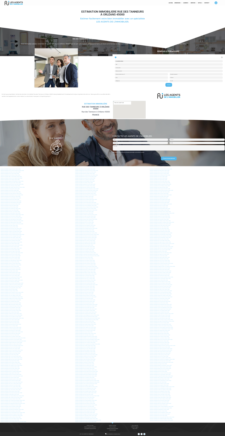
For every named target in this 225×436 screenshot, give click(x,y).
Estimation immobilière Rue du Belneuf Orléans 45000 (10, 366)
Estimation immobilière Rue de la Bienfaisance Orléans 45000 (160, 380)
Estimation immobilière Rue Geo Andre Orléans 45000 (159, 226)
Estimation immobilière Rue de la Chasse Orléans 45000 (159, 202)
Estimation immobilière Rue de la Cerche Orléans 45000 (10, 254)
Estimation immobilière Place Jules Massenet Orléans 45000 (11, 219)
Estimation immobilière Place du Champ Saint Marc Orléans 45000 (86, 207)
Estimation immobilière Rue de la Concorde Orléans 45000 (11, 302)
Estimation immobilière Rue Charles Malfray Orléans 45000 (11, 197)
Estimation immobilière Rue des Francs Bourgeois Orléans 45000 (12, 345)
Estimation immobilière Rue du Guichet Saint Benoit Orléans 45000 (12, 170)
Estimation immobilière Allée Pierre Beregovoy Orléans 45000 (160, 403)
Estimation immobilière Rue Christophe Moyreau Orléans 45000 (86, 228)
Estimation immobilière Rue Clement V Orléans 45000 (10, 246)
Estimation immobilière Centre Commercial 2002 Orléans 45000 (86, 383)
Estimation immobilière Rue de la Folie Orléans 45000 (84, 325)
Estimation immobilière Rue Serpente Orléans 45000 (10, 377)
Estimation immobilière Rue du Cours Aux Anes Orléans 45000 (11, 217)
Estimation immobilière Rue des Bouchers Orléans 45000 (10, 330)
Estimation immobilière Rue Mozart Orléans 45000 (84, 257)
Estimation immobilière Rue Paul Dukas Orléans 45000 (159, 196)
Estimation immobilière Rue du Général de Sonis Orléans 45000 (161, 169)
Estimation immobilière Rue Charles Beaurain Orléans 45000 (11, 260)
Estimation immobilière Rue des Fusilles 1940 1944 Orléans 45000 (86, 371)
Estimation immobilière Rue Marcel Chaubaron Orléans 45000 (11, 414)
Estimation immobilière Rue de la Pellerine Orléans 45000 (160, 200)
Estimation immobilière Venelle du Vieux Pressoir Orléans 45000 (161, 284)
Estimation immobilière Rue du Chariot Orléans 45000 (10, 261)
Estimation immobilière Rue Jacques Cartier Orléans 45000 (11, 182)
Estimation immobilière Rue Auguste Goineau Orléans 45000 (160, 366)
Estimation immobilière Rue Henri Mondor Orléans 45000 (85, 403)
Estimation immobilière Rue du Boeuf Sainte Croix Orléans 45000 (86, 175)
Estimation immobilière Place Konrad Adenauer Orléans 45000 (86, 232)
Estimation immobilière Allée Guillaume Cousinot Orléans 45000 (161, 377)
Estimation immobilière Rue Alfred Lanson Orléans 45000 (10, 309)
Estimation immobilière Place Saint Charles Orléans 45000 (11, 389)
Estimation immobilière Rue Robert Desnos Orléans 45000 (160, 267)
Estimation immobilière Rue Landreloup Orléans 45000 (84, 179)
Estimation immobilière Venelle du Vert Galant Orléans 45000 (11, 231)
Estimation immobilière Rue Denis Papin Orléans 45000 (10, 368)
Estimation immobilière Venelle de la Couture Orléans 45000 (11, 313)
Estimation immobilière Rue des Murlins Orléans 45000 (10, 188)
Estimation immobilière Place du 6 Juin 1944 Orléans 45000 (85, 348)
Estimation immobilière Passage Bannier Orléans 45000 (159, 409)
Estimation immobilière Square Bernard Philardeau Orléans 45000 (12, 409)
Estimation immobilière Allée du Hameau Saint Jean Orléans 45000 (161, 319)
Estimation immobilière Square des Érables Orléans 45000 (11, 287)
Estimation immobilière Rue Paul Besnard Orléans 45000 (159, 275)
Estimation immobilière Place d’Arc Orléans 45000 (158, 411)
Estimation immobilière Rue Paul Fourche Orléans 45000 (159, 342)
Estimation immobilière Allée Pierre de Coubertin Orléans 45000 (161, 248)
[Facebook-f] (139, 434)
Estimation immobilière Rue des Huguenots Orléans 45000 (160, 231)
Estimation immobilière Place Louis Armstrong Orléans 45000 (160, 292)
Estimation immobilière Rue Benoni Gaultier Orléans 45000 (160, 287)
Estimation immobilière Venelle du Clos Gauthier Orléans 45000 (161, 325)
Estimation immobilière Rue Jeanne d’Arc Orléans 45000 (10, 348)
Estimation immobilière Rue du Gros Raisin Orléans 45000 (11, 336)
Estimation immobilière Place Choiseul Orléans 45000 (10, 312)
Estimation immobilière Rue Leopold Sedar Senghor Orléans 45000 (161, 246)
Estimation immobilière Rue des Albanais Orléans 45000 (84, 231)
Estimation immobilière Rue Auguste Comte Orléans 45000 (85, 242)
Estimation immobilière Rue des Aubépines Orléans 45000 (85, 225)
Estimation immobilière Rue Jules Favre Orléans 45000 (10, 420)
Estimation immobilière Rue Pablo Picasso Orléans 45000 (160, 289)
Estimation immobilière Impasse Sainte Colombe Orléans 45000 (86, 219)
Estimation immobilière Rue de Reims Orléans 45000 (10, 190)
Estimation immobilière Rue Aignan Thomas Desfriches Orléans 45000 (162, 321)
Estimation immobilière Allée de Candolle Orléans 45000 (85, 173)
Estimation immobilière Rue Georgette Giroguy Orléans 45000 (86, 391)
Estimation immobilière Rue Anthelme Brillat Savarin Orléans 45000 (12, 395)
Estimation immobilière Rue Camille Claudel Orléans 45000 (85, 345)
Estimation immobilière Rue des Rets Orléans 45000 (9, 354)
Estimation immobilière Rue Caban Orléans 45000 (9, 225)
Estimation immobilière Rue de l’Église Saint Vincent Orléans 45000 (86, 267)
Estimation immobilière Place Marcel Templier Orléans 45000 (160, 272)
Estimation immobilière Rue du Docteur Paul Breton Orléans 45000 (161, 277)
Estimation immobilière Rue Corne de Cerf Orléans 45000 (160, 260)
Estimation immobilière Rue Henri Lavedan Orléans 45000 (11, 386)
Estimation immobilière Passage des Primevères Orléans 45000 (86, 336)
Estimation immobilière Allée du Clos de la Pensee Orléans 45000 (161, 339)
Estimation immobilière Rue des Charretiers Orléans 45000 (85, 263)
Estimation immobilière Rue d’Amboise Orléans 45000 (10, 281)
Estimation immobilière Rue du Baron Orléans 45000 (84, 220)
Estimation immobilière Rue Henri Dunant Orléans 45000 (10, 274)
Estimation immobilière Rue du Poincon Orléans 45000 (159, 173)
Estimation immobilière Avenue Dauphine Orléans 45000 (85, 310)
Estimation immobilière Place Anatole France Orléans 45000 (85, 327)
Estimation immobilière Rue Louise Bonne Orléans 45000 (160, 337)
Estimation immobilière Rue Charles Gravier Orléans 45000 (11, 299)
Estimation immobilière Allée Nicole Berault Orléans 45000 (160, 334)
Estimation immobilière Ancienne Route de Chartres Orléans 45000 (161, 190)
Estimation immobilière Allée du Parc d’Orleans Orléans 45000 (11, 357)
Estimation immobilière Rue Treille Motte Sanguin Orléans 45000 (86, 418)
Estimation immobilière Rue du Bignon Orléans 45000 (84, 385)
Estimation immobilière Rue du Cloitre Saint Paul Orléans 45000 (86, 409)
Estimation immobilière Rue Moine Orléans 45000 (9, 290)
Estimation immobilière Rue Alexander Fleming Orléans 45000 (160, 286)
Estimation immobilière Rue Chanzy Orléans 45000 (158, 176)
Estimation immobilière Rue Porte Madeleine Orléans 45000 (85, 379)
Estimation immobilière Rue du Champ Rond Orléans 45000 (85, 252)
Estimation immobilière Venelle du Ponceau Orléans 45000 (11, 351)
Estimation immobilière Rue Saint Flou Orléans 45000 (84, 398)
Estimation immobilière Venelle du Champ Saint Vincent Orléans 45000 (87, 318)
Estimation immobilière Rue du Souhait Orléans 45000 (84, 365)
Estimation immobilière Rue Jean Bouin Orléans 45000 (84, 200)
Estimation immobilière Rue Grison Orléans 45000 (83, 331)
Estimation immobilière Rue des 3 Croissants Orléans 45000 (11, 371)
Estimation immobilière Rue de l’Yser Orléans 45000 (9, 210)
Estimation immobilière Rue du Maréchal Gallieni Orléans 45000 (161, 418)
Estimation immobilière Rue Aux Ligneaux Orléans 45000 (85, 260)
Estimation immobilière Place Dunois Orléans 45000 (84, 245)
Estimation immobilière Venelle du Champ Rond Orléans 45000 (86, 214)
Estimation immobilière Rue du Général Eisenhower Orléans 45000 (161, 263)
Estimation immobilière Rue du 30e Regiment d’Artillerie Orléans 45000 (162, 386)
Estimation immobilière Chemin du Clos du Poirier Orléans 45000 (161, 296)
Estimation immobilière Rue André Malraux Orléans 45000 (85, 351)
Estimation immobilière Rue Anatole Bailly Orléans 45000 (159, 214)
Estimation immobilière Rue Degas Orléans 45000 (158, 363)
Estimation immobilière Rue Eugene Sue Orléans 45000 (159, 254)
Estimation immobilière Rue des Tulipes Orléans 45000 (10, 319)
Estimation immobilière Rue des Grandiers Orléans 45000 (10, 269)
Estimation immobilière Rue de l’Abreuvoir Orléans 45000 (10, 196)
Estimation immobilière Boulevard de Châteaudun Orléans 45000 (12, 220)
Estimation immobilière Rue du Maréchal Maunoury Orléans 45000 (86, 319)
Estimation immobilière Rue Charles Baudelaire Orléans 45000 (86, 400)
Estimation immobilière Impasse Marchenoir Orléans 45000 (160, 353)
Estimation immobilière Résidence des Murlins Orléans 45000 (160, 184)
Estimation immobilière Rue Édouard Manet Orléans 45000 (85, 280)
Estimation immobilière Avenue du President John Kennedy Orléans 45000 (88, 420)
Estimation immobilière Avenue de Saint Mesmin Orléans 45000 (12, 350)
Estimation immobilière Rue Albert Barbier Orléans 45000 (10, 213)
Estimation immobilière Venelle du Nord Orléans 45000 (10, 278)
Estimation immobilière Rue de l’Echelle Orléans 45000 (84, 363)
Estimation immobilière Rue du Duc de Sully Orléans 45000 (85, 269)
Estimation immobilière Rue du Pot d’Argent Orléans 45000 (160, 199)
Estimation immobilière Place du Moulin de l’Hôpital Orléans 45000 (12, 214)
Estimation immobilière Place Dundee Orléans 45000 (84, 211)
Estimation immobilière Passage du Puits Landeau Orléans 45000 (12, 298)
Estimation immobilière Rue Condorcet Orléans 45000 (84, 321)
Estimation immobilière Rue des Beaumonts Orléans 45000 (85, 313)
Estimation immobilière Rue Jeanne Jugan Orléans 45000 (10, 251)
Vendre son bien (90, 425)
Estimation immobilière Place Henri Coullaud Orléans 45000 (11, 383)
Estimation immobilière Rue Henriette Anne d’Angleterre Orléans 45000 (162, 359)
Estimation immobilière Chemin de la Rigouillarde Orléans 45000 (161, 307)
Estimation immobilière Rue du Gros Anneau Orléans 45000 (11, 374)
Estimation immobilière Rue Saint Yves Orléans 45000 (10, 321)
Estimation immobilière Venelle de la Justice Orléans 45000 (160, 315)
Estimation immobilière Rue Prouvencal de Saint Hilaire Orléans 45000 (162, 417)
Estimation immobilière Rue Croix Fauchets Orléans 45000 (85, 330)
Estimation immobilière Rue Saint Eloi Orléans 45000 (10, 369)
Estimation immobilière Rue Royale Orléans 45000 (158, 179)
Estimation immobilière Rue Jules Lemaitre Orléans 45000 (10, 398)
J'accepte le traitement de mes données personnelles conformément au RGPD (129, 152)
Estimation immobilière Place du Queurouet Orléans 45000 (160, 301)
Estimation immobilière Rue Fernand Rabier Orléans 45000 (85, 217)
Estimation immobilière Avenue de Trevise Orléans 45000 (10, 263)
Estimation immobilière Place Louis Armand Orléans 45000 (11, 356)
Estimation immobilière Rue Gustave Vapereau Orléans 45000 (11, 242)
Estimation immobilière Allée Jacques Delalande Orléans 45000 (86, 374)
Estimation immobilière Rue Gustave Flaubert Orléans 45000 (85, 324)
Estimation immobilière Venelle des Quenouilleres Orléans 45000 (86, 254)
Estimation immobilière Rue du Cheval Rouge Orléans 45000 (160, 278)
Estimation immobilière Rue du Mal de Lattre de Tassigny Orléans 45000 (13, 337)
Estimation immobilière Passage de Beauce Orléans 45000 (85, 271)
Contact (206, 3)
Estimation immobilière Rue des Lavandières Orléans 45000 (160, 357)
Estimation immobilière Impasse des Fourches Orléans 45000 (160, 368)
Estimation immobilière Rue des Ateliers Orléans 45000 (10, 179)
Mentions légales (135, 427)
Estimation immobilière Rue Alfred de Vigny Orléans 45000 (85, 243)
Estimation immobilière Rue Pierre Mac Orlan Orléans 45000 (11, 228)
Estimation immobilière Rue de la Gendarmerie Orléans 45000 (86, 306)
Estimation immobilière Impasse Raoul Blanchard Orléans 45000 (86, 316)
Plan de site (135, 428)
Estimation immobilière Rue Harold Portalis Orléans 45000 (160, 245)
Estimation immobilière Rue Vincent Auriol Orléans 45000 (160, 414)
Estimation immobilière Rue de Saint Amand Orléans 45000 (160, 225)
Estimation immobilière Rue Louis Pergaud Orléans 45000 (160, 310)
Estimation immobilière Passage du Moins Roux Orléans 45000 (11, 342)
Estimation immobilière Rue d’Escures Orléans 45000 (159, 205)
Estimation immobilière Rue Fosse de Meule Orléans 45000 (85, 193)
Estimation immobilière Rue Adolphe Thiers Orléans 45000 (85, 353)
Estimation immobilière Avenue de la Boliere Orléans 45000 (160, 283)
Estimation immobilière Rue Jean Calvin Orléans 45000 (159, 299)
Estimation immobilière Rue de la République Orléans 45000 (160, 237)
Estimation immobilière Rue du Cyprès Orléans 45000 (10, 173)
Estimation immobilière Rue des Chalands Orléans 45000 (10, 240)
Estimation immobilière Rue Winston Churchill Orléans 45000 (11, 339)
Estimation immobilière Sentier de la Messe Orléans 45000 (85, 359)
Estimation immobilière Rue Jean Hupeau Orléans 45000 (10, 407)
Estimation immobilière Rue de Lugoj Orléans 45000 (84, 298)
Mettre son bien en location (90, 427)
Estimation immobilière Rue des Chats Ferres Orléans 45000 (85, 172)
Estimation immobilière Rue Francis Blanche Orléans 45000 (11, 316)
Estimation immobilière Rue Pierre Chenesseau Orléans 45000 (86, 266)
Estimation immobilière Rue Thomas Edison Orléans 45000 (160, 298)
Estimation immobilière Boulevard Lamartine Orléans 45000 (11, 379)
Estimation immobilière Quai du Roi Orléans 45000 (158, 178)
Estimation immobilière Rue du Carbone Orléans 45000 (159, 336)
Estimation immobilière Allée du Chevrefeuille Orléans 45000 (11, 176)
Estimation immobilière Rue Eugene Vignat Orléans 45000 (160, 257)
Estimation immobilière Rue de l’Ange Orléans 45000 (159, 280)
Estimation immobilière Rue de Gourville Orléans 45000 (84, 307)
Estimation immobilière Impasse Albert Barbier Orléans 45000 (160, 397)
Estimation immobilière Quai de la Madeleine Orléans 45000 (160, 412)
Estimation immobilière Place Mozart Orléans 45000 (159, 207)
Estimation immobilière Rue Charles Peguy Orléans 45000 (160, 229)
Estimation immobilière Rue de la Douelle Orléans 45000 (85, 412)
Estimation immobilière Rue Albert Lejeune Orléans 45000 (160, 347)
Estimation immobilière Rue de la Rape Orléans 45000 (84, 334)
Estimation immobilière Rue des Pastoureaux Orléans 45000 (160, 360)
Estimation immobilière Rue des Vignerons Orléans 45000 (10, 255)
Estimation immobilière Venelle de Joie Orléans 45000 (10, 322)
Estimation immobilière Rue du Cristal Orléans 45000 (84, 197)
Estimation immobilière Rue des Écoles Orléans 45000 (10, 199)
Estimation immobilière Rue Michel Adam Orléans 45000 (85, 246)
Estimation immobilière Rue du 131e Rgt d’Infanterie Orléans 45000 (161, 328)
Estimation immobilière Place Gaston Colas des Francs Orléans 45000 (12, 187)
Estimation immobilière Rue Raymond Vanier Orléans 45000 (85, 333)
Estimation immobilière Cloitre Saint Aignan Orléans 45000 (160, 394)
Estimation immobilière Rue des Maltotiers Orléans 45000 (160, 391)
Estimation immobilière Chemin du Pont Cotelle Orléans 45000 (11, 178)
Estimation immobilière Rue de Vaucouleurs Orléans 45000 (11, 310)
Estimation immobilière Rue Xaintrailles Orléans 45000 (159, 258)
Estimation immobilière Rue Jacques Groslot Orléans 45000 (85, 328)
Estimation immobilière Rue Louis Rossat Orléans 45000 (84, 275)
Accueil (171, 3)
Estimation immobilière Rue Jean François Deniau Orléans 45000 (86, 354)
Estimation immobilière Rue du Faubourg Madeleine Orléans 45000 (86, 188)
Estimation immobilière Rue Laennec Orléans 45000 (84, 213)
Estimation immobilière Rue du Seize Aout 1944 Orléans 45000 (160, 252)
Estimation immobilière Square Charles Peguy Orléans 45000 (85, 202)
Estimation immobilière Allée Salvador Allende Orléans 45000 (160, 351)
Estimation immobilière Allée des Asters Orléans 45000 (159, 239)
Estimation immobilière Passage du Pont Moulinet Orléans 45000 (86, 414)
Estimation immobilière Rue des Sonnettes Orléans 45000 (85, 283)
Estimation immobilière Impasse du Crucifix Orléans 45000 (85, 184)
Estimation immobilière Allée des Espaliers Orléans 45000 (85, 350)
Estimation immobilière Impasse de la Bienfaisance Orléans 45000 (12, 181)
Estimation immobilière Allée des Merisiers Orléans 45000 (85, 295)
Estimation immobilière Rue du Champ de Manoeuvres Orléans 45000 (87, 382)
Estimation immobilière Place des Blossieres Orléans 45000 (11, 264)
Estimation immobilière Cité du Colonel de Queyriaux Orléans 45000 (87, 234)
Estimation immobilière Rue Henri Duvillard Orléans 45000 (85, 169)
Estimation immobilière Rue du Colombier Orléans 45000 (85, 185)
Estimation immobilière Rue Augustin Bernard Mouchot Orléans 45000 (13, 403)
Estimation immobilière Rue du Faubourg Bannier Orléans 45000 (161, 232)
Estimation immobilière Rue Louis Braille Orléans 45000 (159, 344)
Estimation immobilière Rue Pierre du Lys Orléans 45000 (85, 278)
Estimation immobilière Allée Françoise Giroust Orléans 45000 (11, 286)
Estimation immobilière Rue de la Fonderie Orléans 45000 (11, 229)
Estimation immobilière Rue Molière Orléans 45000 (84, 182)
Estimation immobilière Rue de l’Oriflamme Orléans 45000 (160, 185)
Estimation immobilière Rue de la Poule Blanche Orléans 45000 (11, 415)
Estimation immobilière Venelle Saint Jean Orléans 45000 (159, 354)
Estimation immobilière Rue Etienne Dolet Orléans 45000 (159, 269)
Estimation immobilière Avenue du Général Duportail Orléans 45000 (12, 234)
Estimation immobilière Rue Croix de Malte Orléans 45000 (160, 240)
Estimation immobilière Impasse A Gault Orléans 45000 (159, 401)
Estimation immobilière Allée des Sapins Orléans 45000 (159, 333)
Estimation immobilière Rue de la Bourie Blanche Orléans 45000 (86, 386)
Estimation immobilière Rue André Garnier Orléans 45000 (85, 389)
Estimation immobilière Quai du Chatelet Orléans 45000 (159, 312)
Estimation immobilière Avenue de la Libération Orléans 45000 (86, 404)
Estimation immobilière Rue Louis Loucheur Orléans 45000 (160, 249)
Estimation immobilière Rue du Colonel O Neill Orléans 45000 (160, 372)
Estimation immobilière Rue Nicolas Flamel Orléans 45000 (10, 267)
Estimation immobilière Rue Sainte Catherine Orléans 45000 (11, 193)
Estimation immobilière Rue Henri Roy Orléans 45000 (84, 292)
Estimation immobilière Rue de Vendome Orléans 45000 (85, 277)
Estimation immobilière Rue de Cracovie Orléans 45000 (159, 322)
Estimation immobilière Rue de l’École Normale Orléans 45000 (86, 376)
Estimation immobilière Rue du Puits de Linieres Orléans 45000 (11, 245)
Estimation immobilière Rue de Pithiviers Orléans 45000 (159, 383)
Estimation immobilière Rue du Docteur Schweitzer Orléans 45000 (161, 420)
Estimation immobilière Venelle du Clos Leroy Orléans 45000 (85, 356)
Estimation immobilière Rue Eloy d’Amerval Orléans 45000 (10, 380)
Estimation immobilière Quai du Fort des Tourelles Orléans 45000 (12, 283)
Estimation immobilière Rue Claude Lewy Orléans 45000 (10, 258)
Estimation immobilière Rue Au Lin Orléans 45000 (9, 325)
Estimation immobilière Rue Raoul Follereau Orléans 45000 (160, 281)
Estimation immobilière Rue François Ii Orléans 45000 (10, 266)
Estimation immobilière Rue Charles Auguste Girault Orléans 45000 (161, 327)
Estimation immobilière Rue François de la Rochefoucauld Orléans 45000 (13, 341)
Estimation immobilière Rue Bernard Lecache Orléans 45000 (160, 223)
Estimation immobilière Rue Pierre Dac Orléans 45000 (10, 334)
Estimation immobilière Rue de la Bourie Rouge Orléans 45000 (11, 392)
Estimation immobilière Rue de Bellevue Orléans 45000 (84, 357)
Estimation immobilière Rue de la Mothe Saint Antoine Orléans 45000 (87, 395)
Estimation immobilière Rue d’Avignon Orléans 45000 (84, 196)
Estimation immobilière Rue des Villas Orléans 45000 (159, 302)
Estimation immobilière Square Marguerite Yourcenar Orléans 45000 (87, 315)
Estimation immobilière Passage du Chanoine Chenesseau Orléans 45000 (162, 345)
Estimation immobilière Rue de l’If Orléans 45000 (9, 289)
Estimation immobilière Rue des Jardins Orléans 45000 (84, 229)
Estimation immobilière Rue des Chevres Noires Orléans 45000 (161, 194)
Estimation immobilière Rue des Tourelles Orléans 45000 (159, 181)
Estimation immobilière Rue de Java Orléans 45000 (9, 226)
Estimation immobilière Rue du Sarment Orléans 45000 (10, 249)
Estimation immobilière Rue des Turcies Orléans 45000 (10, 275)
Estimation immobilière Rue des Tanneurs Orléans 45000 (85, 240)
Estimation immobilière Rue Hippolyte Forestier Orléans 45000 (86, 415)
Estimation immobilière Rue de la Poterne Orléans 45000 (85, 261)
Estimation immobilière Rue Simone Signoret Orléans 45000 (160, 395)
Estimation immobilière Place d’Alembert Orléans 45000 (10, 185)
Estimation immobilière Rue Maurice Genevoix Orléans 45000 (85, 235)
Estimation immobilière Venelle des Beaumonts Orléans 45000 (86, 372)
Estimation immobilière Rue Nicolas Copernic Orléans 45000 (160, 211)
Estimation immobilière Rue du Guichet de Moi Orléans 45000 (11, 388)
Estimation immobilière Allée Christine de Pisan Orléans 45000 (11, 397)
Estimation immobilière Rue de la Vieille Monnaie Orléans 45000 (161, 350)
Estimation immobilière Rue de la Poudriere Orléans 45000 (160, 217)
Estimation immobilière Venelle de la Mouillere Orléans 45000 (86, 369)
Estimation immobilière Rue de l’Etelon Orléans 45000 (84, 249)
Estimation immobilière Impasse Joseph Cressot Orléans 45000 (160, 306)
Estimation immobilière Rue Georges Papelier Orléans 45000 (11, 248)
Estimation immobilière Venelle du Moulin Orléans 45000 (10, 272)
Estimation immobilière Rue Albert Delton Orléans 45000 (159, 170)
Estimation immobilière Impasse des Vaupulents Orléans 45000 (161, 235)
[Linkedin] (144, 434)
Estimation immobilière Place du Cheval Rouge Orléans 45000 (11, 401)
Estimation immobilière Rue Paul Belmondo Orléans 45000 (11, 404)
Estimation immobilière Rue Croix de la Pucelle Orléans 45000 (11, 239)
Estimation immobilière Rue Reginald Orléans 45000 (159, 197)
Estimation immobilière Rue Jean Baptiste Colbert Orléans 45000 (12, 331)
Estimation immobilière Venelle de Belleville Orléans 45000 (11, 232)
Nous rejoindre (135, 425)
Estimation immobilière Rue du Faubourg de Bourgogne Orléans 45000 (162, 213)
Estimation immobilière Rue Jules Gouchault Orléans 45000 (85, 216)
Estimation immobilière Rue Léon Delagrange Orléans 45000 (85, 388)
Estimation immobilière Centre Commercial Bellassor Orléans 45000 (161, 406)
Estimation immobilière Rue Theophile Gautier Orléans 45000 (85, 312)
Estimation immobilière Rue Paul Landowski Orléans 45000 (160, 392)
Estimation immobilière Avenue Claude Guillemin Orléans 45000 (86, 304)
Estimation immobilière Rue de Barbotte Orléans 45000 (84, 251)
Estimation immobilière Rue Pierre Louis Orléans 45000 (10, 211)
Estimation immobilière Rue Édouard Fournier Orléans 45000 (85, 296)
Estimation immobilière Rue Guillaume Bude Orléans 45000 (11, 222)
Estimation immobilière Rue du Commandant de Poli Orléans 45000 (86, 204)
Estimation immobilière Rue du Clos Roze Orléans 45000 (10, 175)
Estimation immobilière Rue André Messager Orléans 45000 (11, 202)
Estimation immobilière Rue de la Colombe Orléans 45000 (85, 187)
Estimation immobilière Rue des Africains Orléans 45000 (159, 172)
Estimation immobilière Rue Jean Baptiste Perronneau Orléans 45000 (87, 380)
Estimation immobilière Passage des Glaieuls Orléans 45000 (85, 239)
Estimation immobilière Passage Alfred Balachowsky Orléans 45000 (161, 376)
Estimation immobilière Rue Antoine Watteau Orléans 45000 (160, 398)
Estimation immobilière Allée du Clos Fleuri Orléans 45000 (85, 299)
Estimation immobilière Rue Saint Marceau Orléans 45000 (11, 208)
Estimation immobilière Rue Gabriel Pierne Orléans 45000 (85, 178)
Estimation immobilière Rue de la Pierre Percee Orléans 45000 (11, 315)
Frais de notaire (112, 427)
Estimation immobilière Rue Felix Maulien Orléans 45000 (85, 181)
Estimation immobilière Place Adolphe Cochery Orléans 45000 (11, 365)
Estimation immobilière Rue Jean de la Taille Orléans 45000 (160, 182)
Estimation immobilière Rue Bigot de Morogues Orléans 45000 (11, 306)
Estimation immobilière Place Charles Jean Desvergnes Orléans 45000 (13, 400)
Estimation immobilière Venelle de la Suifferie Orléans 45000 (85, 392)
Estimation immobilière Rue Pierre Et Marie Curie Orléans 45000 (86, 341)
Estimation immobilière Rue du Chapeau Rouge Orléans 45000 (86, 199)
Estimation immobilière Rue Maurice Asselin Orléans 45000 (85, 272)
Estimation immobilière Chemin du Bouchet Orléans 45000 (160, 188)
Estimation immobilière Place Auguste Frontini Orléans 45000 (160, 309)
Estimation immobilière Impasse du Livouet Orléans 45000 (160, 216)
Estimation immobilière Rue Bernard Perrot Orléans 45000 (85, 322)
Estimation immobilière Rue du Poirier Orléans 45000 (159, 356)
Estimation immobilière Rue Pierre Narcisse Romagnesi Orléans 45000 (87, 339)
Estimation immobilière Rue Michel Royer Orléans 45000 (159, 369)
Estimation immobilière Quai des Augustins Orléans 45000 (85, 411)
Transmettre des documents (90, 428)
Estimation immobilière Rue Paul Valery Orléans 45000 (159, 341)
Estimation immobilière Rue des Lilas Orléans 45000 (84, 394)
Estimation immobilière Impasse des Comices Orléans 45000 (85, 208)
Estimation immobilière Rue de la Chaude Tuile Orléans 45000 (160, 271)
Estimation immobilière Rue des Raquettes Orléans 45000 (11, 307)
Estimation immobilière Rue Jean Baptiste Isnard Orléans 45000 (161, 304)
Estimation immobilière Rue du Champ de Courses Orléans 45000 (12, 292)
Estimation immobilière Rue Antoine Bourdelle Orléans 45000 (85, 309)
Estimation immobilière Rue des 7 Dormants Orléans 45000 (85, 407)
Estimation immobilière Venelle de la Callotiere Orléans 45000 (160, 389)
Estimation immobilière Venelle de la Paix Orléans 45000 (10, 353)
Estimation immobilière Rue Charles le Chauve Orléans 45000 (85, 421)
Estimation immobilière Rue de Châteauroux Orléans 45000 (11, 363)
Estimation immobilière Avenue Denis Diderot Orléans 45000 (11, 418)
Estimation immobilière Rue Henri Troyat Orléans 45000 (84, 397)
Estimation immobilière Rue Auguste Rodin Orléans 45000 (160, 330)
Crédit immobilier (112, 430)
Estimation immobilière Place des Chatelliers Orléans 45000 (85, 347)
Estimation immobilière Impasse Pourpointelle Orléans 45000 (160, 324)
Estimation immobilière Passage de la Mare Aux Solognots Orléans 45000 (162, 266)
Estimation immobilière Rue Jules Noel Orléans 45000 (10, 360)
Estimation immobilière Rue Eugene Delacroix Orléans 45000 (160, 242)
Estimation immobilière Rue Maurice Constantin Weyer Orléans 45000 (162, 222)
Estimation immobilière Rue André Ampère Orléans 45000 (11, 237)
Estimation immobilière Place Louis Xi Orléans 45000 (84, 223)
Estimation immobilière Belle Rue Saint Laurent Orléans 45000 (11, 359)
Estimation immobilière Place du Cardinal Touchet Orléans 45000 (12, 223)
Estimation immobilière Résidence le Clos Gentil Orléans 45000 (86, 337)
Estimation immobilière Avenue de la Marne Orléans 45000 (11, 406)
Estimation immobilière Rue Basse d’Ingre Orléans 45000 (159, 379)
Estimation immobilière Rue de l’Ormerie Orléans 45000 (10, 257)
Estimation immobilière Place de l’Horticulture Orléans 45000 (160, 234)
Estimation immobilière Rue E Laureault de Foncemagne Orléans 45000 (87, 344)
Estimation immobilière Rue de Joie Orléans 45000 (158, 415)
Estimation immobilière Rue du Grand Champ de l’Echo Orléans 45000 (13, 412)
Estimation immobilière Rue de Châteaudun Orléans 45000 (160, 175)
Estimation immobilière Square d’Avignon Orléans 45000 (159, 210)
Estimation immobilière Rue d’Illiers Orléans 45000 (9, 271)
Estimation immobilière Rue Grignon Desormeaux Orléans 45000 (161, 348)
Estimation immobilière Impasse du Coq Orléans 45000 (84, 406)
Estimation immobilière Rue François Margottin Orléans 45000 (85, 205)
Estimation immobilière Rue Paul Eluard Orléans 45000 (159, 219)
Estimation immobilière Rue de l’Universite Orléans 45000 (10, 191)
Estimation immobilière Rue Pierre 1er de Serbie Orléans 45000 (12, 376)
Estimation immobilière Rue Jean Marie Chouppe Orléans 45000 (161, 290)
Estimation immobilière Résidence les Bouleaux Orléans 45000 (161, 365)
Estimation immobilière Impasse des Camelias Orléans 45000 (160, 295)
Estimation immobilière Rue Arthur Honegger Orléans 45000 (11, 235)
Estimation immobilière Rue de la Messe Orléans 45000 (84, 226)
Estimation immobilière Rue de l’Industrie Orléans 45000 (85, 289)
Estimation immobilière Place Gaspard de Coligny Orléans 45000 (12, 252)
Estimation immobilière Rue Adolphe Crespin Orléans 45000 (160, 220)
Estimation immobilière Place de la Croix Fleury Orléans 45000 (86, 237)
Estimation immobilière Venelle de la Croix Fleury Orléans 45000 (12, 284)
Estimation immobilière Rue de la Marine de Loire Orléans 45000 (12, 194)
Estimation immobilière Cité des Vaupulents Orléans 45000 (160, 316)
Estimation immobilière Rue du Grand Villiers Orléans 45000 (160, 374)
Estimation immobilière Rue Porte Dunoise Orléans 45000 (11, 216)
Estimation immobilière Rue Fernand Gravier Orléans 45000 (11, 200)
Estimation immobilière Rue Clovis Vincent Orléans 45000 (10, 347)
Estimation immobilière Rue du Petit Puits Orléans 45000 (85, 301)
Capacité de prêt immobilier (112, 428)
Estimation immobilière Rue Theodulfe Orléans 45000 (10, 301)
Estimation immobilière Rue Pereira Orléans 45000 (9, 207)
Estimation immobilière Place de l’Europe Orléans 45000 (85, 286)
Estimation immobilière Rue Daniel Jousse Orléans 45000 (85, 287)
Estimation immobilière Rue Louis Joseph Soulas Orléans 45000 (161, 407)
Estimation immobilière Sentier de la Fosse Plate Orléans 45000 (11, 382)
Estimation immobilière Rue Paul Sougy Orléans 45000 (84, 302)
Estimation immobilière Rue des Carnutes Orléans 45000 (159, 400)
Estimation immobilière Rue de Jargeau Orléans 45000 (159, 385)
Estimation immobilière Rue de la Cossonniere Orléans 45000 (85, 191)
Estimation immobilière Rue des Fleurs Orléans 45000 (159, 331)
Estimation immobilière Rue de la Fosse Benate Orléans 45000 (86, 366)
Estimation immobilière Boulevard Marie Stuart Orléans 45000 (86, 194)
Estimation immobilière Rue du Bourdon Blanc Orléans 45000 (85, 274)
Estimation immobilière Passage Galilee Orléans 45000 (10, 372)
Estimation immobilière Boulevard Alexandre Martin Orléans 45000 (12, 318)
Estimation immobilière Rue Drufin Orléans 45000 (158, 371)
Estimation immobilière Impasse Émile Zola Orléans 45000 (160, 274)
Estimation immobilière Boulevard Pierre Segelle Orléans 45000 (12, 280)
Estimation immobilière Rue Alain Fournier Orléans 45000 (10, 172)
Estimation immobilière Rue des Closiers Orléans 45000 (10, 362)
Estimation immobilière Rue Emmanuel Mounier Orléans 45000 (161, 293)
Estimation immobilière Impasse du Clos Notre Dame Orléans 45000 (161, 362)
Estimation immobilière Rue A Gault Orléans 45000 (158, 255)
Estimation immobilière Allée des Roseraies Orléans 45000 (11, 304)
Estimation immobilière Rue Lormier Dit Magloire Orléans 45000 (161, 204)
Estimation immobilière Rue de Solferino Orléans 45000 (84, 401)
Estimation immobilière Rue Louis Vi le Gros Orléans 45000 (85, 264)
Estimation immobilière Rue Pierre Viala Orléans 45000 (159, 228)
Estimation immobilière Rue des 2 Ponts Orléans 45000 (84, 281)
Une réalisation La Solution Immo (113, 434)
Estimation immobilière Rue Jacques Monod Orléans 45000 (11, 324)
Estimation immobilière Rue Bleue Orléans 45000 (158, 251)
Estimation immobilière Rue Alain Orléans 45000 (158, 382)
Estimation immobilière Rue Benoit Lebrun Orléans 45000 (11, 417)
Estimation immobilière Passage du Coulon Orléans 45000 (11, 169)
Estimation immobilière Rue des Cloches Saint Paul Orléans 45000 (12, 184)
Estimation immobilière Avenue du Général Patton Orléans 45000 (86, 190)
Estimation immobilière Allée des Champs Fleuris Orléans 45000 (86, 210)
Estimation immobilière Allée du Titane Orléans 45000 (159, 193)
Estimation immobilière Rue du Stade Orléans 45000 (84, 258)
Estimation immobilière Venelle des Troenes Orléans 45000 (11, 327)
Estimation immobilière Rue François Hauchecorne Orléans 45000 (86, 170)
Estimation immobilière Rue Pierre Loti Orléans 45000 (84, 222)
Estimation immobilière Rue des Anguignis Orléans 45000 (85, 360)
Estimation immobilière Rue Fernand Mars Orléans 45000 (10, 411)
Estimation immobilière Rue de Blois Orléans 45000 (158, 404)
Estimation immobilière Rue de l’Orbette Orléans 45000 (84, 368)
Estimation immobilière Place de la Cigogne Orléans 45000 (11, 295)
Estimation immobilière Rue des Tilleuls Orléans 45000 (10, 243)
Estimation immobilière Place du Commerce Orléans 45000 (11, 293)
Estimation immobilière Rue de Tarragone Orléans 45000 (85, 248)
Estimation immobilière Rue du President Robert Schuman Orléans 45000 (13, 421)
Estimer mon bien (112, 425)
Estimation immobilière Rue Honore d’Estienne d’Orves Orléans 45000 (162, 243)
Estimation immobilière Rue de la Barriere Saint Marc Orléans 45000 (161, 313)
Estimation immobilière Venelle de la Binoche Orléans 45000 (85, 417)
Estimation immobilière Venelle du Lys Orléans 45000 (84, 362)
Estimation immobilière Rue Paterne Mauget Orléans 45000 (11, 328)
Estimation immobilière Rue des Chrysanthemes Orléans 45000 (11, 296)
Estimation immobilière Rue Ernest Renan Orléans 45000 (10, 204)
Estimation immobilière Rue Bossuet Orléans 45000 (9, 205)
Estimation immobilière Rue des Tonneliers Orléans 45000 (85, 342)
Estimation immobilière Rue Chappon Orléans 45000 (84, 293)
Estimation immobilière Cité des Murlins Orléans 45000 (10, 391)
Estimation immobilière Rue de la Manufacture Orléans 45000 (160, 388)
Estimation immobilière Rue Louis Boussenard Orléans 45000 (11, 277)
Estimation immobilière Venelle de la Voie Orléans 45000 (85, 290)
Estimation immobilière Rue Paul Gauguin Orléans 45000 (159, 264)
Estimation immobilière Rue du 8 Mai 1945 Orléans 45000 (159, 191)
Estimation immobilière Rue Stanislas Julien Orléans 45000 (160, 261)
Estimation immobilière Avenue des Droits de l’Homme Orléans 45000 (87, 255)
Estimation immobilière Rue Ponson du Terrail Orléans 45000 (85, 176)
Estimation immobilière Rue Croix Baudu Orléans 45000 (84, 377)
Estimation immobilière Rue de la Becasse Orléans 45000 (10, 333)
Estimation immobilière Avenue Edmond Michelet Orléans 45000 (86, 284)
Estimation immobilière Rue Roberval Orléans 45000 (159, 187)
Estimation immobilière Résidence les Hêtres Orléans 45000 (11, 344)
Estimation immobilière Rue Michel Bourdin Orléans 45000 (160, 318)
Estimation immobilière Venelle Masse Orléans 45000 (10, 394)
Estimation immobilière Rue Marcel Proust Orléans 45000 (10, 385)
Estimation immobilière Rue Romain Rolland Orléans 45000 (160, 208)
